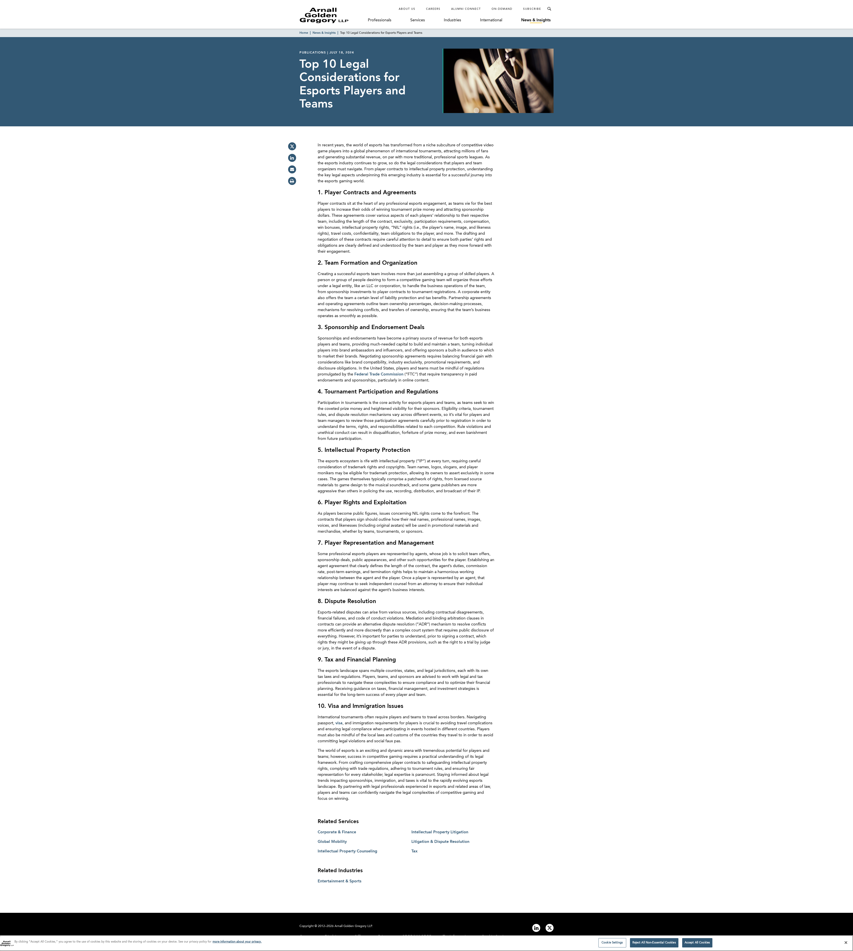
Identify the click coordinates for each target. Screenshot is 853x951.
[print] (292, 181)
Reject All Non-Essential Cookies (654, 942)
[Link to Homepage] (332, 15)
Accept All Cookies (697, 942)
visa (339, 723)
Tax (414, 851)
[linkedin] (292, 158)
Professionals (379, 20)
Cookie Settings (612, 942)
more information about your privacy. (237, 941)
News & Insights (536, 20)
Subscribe (532, 9)
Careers (433, 9)
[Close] (846, 942)
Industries (452, 20)
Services (417, 20)
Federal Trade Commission (378, 374)
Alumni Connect (466, 9)
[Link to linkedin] (536, 928)
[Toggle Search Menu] (549, 8)
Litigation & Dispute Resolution (440, 842)
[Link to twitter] (550, 928)
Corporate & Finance (337, 832)
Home (303, 32)
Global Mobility (332, 842)
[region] (426, 943)
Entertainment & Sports (339, 881)
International (491, 20)
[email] (292, 169)
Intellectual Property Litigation (439, 832)
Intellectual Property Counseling (347, 851)
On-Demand (502, 9)
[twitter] (292, 146)
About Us (407, 9)
